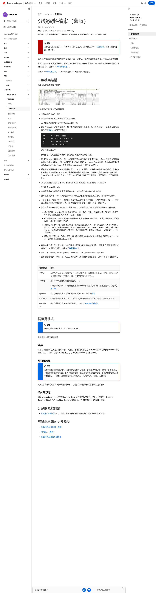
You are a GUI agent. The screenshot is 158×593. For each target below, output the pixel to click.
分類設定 (100, 47)
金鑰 (132, 43)
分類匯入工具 (10, 99)
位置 (5, 160)
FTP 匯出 (11, 137)
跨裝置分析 (7, 66)
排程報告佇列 (9, 170)
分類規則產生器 (11, 94)
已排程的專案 (9, 165)
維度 (5, 43)
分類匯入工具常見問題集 (51, 437)
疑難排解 (11, 151)
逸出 (50, 130)
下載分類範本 (61, 66)
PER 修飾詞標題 (91, 303)
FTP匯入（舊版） (48, 432)
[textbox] (15, 21)
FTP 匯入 (11, 132)
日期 (93, 293)
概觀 (10, 104)
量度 (5, 48)
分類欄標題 (135, 48)
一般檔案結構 (50, 71)
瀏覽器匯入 (12, 123)
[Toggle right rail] (129, 9)
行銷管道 (6, 179)
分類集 (7, 85)
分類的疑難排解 (135, 57)
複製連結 (144, 25)
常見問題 (11, 155)
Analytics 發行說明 (10, 39)
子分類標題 (135, 52)
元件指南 (58, 14)
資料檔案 (12, 108)
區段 (5, 52)
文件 (40, 14)
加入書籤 (134, 25)
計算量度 (6, 57)
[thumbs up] (84, 590)
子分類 (10, 146)
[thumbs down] (89, 590)
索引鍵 (53, 288)
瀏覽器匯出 (12, 128)
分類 (5, 76)
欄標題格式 (74, 248)
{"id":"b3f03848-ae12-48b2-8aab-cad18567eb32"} (58, 31)
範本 (10, 118)
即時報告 (6, 174)
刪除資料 (11, 114)
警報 (5, 71)
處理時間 (11, 142)
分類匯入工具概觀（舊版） (52, 427)
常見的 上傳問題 (47, 413)
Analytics (48, 14)
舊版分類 (8, 90)
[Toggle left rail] (28, 9)
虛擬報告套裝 (8, 62)
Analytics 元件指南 (11, 34)
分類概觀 (9, 80)
